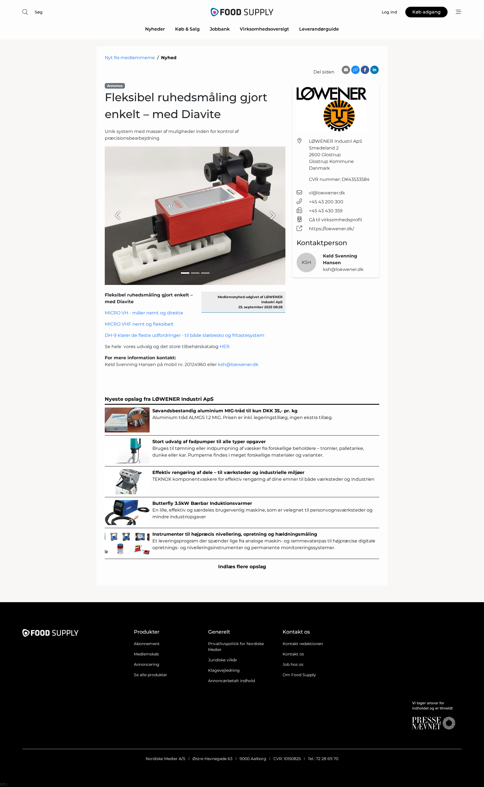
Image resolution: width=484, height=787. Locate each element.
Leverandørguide (319, 29)
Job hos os (293, 664)
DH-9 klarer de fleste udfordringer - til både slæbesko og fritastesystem (184, 335)
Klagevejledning (224, 670)
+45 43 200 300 (326, 201)
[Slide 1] (185, 273)
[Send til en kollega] (346, 70)
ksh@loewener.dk (238, 364)
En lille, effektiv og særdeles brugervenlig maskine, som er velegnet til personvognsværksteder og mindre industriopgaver (262, 510)
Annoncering (146, 664)
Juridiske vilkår (222, 659)
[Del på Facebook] (365, 70)
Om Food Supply (299, 674)
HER (225, 346)
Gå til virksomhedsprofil (335, 219)
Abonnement (147, 643)
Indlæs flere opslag (242, 566)
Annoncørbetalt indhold (231, 680)
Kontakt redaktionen (303, 643)
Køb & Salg (187, 29)
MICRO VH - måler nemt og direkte (144, 313)
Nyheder (155, 29)
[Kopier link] (355, 70)
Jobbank (220, 29)
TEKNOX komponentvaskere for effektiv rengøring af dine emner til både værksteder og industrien (263, 476)
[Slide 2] (195, 273)
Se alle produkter (150, 674)
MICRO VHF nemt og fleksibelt (139, 324)
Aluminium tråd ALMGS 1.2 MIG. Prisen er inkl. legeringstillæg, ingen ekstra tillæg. (242, 414)
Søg (39, 12)
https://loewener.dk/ (331, 228)
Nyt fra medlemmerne (130, 57)
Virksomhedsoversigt (264, 29)
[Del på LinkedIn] (374, 70)
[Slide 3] (205, 273)
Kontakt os (293, 654)
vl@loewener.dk (327, 192)
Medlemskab (146, 654)
